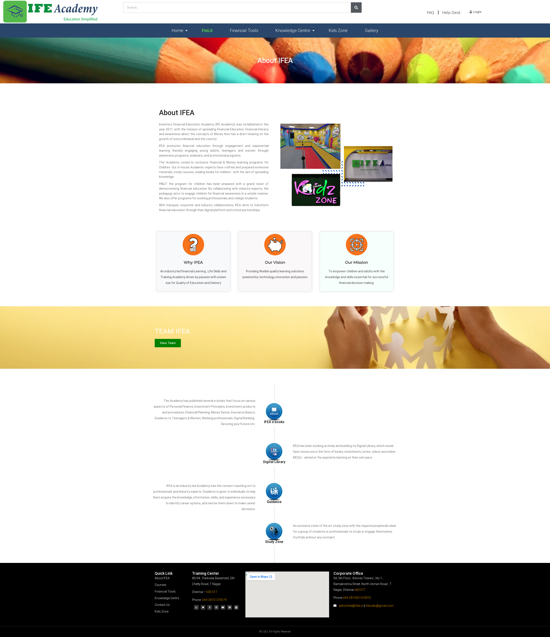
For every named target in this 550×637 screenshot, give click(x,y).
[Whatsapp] (196, 607)
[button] (168, 343)
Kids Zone (338, 30)
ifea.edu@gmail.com (380, 605)
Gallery (371, 30)
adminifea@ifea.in (351, 605)
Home (177, 30)
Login (476, 12)
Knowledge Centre (292, 30)
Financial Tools (244, 30)
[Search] (356, 7)
